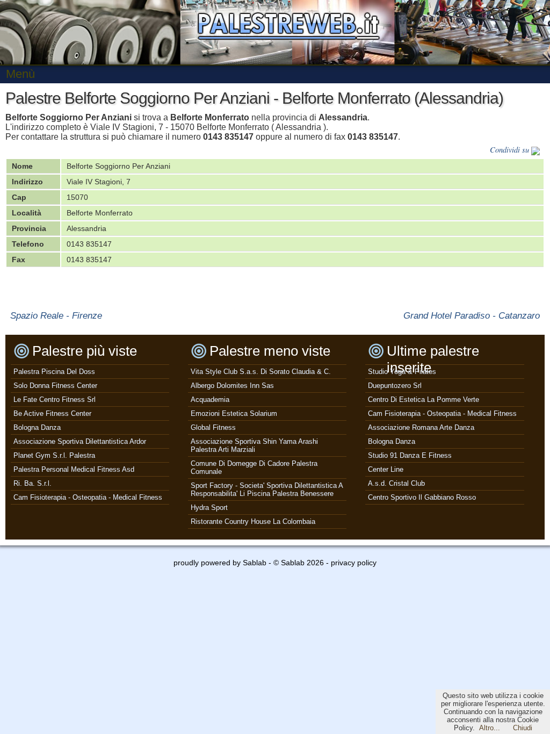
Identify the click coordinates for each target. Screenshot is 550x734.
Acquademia (210, 399)
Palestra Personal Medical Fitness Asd (73, 469)
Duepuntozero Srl (395, 386)
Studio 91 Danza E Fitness (410, 455)
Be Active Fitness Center (52, 413)
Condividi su (510, 150)
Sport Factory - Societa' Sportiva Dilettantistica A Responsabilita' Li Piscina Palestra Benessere (267, 489)
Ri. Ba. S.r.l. (32, 483)
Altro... (489, 728)
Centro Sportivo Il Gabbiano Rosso (422, 497)
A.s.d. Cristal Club (396, 483)
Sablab (254, 562)
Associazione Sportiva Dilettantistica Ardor (79, 441)
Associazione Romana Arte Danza (421, 427)
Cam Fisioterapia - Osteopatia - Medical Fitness (87, 497)
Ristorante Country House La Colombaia (253, 521)
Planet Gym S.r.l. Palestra (54, 455)
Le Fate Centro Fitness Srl (54, 399)
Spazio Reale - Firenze (56, 315)
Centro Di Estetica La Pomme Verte (423, 399)
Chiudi (522, 728)
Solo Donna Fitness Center (55, 386)
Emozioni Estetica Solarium (234, 413)
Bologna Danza (37, 427)
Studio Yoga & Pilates (402, 372)
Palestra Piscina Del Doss (54, 372)
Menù (20, 74)
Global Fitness (213, 427)
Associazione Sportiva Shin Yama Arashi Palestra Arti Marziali (254, 445)
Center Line (385, 469)
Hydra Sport (209, 507)
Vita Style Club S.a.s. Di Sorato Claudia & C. (261, 372)
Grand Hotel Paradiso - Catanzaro (471, 315)
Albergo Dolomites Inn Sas (232, 386)
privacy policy (354, 562)
